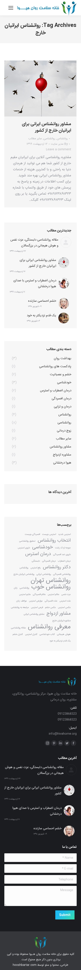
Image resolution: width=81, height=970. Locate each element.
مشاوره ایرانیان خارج (61, 621)
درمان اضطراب (64, 561)
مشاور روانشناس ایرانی (34, 614)
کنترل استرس (31, 634)
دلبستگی (36, 561)
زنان (15, 588)
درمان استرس (38, 554)
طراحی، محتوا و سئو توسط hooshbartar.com (40, 965)
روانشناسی (49, 138)
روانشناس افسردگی (62, 574)
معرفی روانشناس (49, 627)
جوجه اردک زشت (63, 548)
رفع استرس (35, 568)
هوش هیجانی (64, 634)
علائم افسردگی (39, 594)
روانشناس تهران (51, 580)
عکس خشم (50, 607)
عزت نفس (66, 594)
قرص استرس (37, 607)
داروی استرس (24, 548)
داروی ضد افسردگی (62, 554)
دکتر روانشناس (57, 567)
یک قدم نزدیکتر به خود (41, 315)
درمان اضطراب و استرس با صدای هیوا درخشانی (34, 283)
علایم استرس (25, 594)
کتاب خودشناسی (47, 634)
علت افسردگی (51, 601)
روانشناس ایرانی (44, 574)
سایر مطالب (35, 138)
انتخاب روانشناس (54, 541)
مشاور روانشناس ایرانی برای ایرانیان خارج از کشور (46, 127)
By (59, 144)
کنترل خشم (18, 634)
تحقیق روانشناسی (27, 541)
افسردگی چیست (32, 534)
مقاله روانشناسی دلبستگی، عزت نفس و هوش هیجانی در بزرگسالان (34, 242)
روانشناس (62, 138)
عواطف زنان (21, 601)
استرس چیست (49, 534)
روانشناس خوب (51, 587)
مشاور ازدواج (58, 614)
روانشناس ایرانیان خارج (23, 574)
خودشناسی (42, 547)
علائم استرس (53, 594)
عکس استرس (64, 607)
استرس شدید (64, 534)
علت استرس (65, 601)
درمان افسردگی (49, 561)
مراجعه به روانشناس (20, 607)
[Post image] (65, 242)
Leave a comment (58, 149)
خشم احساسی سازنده (42, 301)
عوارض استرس (36, 601)
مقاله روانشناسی (18, 628)
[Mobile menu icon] (10, 7)
